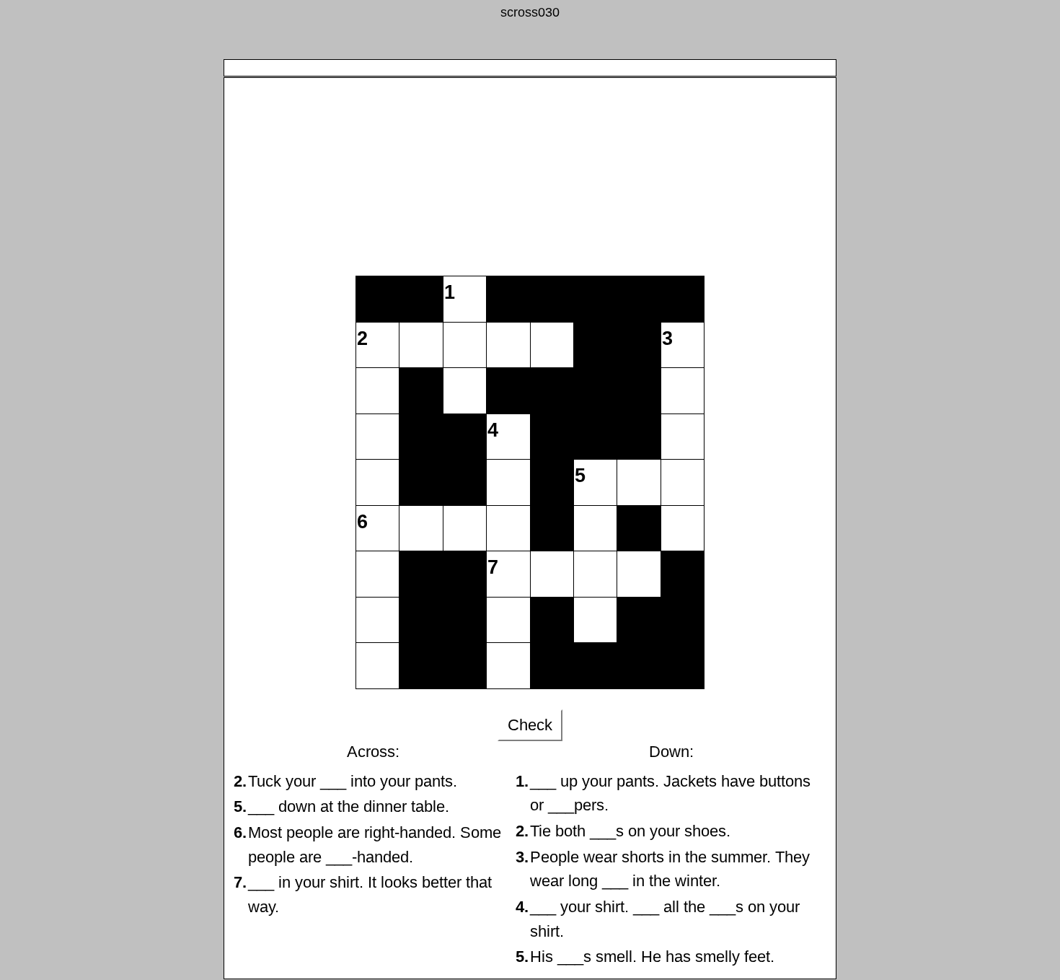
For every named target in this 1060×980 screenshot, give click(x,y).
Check (530, 725)
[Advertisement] (530, 160)
